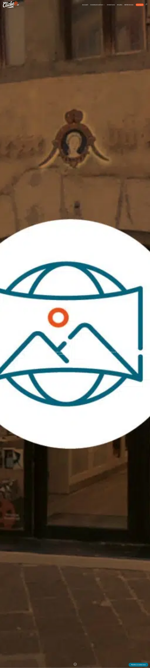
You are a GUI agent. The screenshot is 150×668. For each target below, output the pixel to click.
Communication (96, 5)
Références (129, 5)
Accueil (85, 5)
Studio (119, 5)
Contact (139, 5)
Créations (111, 5)
